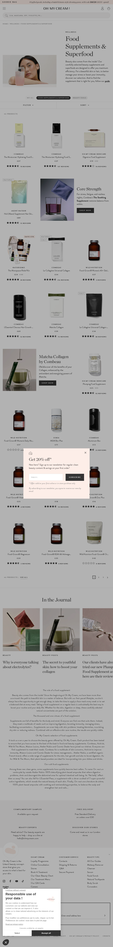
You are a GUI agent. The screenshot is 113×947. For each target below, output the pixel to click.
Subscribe (75, 477)
